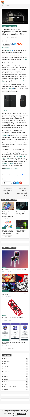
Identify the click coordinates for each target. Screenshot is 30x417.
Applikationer (5, 340)
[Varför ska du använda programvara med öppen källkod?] (22, 206)
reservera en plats (7, 163)
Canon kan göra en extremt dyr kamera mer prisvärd (7, 192)
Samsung (7, 168)
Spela (5, 384)
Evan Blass (5, 47)
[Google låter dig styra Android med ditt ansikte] (22, 224)
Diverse (4, 26)
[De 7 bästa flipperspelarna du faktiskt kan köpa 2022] (15, 259)
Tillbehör (6, 389)
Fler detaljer (15, 415)
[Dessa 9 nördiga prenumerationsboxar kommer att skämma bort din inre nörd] (15, 283)
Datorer (9, 26)
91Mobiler (4, 110)
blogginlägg (9, 50)
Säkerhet (6, 379)
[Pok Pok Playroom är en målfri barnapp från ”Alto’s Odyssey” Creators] (8, 224)
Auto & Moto (7, 361)
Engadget (15, 168)
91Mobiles (10, 88)
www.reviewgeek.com (16, 175)
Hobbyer (6, 369)
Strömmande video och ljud (10, 386)
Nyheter (6, 376)
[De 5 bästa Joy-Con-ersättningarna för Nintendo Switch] (15, 307)
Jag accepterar (21, 413)
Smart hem (6, 381)
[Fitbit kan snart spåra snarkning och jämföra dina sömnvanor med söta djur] (15, 332)
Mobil (4, 209)
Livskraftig (6, 371)
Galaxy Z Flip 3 (15, 61)
